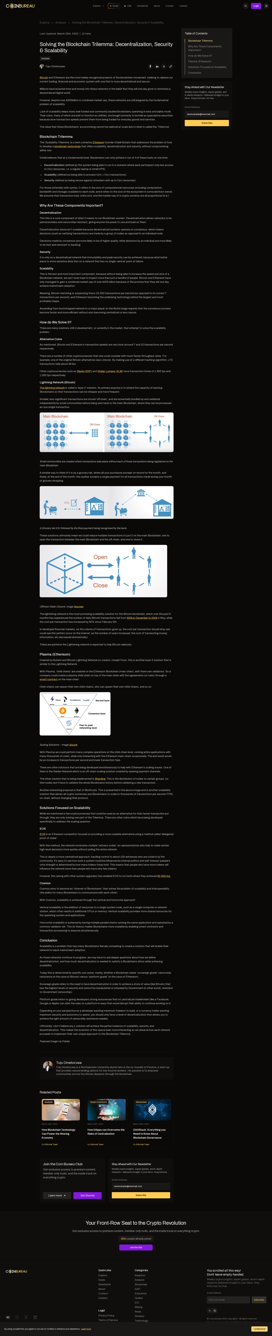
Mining (138, 1307)
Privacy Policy (106, 1315)
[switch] (212, 1310)
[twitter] (164, 66)
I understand (259, 1329)
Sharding (100, 778)
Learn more (55, 1195)
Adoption (140, 1275)
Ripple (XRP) (84, 371)
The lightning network (52, 387)
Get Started (87, 1195)
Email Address (119, 1180)
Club (129, 6)
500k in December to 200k (142, 618)
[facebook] (150, 66)
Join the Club (136, 1247)
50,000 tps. (164, 876)
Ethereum (98, 142)
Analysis (60, 22)
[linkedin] (157, 66)
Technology (141, 1320)
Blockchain (141, 1284)
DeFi (137, 1289)
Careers (183, 6)
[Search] (246, 6)
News (138, 1311)
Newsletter (142, 6)
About (157, 6)
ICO (137, 1302)
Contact (169, 6)
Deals (115, 6)
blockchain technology (68, 146)
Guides (139, 1298)
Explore (96, 6)
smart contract (49, 679)
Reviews (139, 1316)
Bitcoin (44, 77)
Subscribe (141, 1195)
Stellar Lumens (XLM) (110, 371)
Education (141, 1293)
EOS (42, 834)
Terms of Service (108, 1320)
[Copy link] (170, 66)
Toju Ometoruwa (55, 66)
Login (256, 6)
